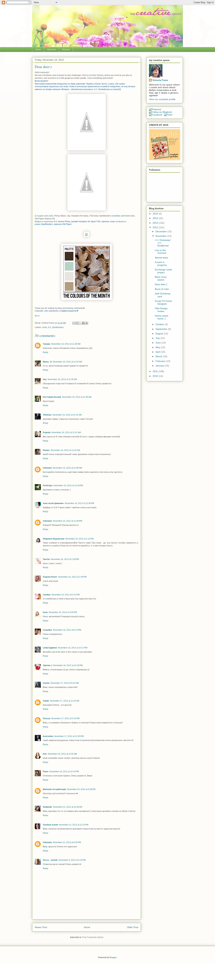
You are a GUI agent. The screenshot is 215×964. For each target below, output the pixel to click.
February (161, 361)
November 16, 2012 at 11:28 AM (65, 344)
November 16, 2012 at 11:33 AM (67, 362)
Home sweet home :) (161, 317)
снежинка (120, 221)
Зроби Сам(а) (107, 84)
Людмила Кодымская (53, 539)
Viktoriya (47, 415)
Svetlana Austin (50, 825)
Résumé (66, 49)
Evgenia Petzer (50, 577)
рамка (38, 224)
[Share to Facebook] (83, 323)
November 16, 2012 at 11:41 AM (67, 415)
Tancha (46, 559)
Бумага (38, 221)
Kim (45, 754)
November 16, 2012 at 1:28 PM (65, 559)
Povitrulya (48, 485)
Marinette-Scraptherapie (54, 789)
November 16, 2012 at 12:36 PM (79, 503)
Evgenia (47, 432)
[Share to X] (80, 323)
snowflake (116, 216)
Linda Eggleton (50, 648)
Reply (45, 352)
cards (50, 216)
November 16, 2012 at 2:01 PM (65, 595)
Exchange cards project (163, 271)
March (159, 356)
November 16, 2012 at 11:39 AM (76, 397)
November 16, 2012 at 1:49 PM (72, 577)
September (162, 329)
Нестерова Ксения (52, 397)
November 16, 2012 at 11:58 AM (67, 468)
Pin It (37, 316)
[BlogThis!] (77, 323)
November (161, 236)
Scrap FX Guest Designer (163, 302)
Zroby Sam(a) (97, 75)
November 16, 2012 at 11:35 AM (62, 379)
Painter (46, 450)
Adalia (46, 701)
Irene (45, 612)
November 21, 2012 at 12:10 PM (73, 825)
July (158, 338)
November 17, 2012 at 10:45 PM (69, 736)
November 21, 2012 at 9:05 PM (67, 842)
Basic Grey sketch (160, 278)
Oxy (45, 379)
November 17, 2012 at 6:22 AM (65, 683)
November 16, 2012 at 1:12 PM (79, 539)
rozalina (46, 595)
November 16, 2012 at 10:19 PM (68, 665)
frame (128, 216)
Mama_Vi (47, 362)
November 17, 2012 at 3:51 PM (65, 718)
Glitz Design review (161, 310)
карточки (49, 221)
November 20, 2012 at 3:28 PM (81, 789)
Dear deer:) (161, 284)
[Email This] (74, 323)
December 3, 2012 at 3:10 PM (72, 860)
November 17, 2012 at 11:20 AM (64, 701)
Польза (46, 718)
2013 (156, 223)
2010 (156, 376)
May (158, 347)
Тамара (46, 344)
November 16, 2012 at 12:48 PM (67, 521)
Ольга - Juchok (50, 860)
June (158, 342)
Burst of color (162, 289)
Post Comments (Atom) (92, 937)
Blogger (113, 957)
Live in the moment (160, 251)
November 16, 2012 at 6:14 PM (67, 630)
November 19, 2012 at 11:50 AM (62, 754)
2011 (155, 371)
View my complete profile (162, 99)
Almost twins (161, 257)
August (160, 333)
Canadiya (47, 630)
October (160, 324)
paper (41, 216)
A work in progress (161, 263)
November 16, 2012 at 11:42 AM (65, 450)
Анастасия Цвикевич (53, 503)
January (160, 365)
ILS (58, 78)
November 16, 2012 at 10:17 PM (72, 648)
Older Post (132, 927)
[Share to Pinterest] (86, 323)
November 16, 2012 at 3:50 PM (63, 612)
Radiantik (47, 807)
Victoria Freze (160, 80)
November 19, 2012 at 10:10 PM (64, 771)
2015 (156, 213)
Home (38, 49)
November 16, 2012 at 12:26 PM (68, 485)
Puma (45, 771)
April (158, 351)
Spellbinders (58, 327)
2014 (156, 218)
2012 (156, 227)
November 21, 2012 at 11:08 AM (67, 807)
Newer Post (41, 927)
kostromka (48, 736)
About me (51, 49)
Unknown (47, 468)
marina (46, 683)
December (161, 231)
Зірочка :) (47, 665)
